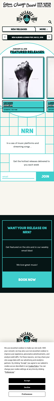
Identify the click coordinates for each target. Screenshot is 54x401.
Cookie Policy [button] (33, 366)
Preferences (27, 394)
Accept (27, 381)
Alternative (7, 109)
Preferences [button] (9, 372)
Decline (27, 387)
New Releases (19, 29)
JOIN (45, 176)
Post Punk (14, 109)
